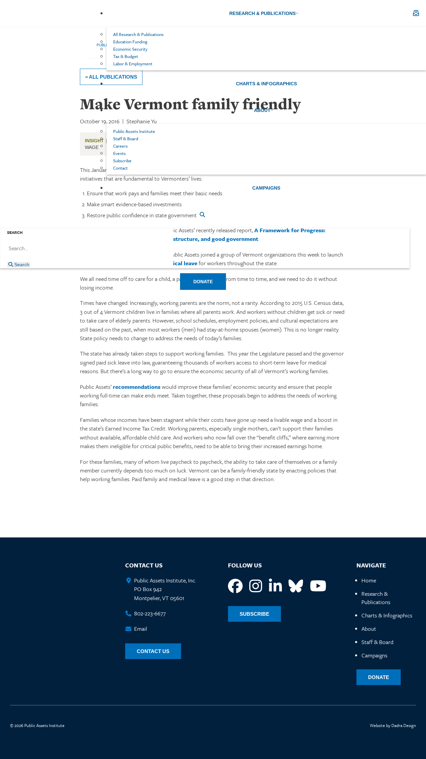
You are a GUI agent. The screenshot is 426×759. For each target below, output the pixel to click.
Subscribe (254, 614)
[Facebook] (235, 586)
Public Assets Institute (53, 13)
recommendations (136, 386)
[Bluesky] (296, 586)
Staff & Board (377, 642)
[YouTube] (318, 586)
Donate (378, 677)
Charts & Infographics (386, 615)
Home (368, 580)
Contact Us (144, 565)
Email (140, 628)
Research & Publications (375, 597)
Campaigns (374, 655)
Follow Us (245, 565)
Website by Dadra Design (393, 725)
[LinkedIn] (275, 586)
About (368, 628)
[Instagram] (255, 586)
